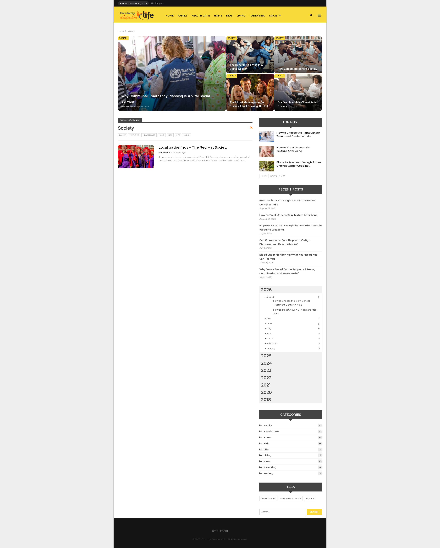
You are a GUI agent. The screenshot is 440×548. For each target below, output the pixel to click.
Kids (229, 15)
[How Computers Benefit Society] (298, 55)
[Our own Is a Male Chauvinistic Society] (298, 92)
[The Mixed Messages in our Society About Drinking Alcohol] (250, 92)
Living (241, 15)
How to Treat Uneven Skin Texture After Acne (293, 149)
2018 (266, 399)
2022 (266, 377)
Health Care (200, 15)
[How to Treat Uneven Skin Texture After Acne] (266, 151)
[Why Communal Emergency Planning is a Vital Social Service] (172, 73)
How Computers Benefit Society (297, 68)
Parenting (257, 15)
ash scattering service (290, 498)
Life (178, 135)
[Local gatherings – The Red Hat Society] (136, 156)
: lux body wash (268, 498)
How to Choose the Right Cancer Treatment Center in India (298, 134)
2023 (266, 370)
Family (182, 15)
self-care (310, 498)
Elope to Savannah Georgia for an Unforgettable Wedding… (298, 164)
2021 (266, 385)
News (267, 461)
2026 (266, 289)
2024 (266, 363)
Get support (157, 3)
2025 (266, 355)
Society (275, 15)
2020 (266, 392)
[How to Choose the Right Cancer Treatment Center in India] (266, 136)
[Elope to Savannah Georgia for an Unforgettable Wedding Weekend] (266, 166)
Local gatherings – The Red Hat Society (193, 147)
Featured (134, 135)
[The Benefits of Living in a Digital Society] (250, 55)
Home (170, 15)
